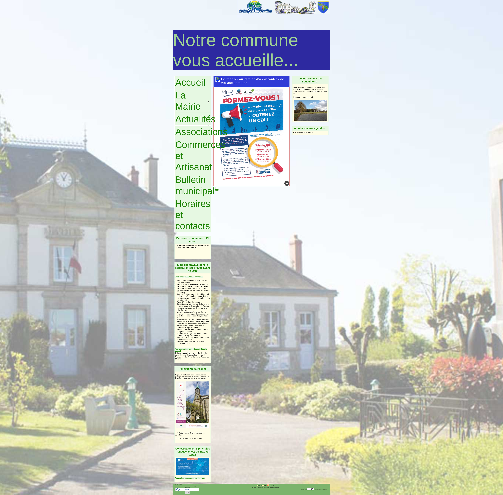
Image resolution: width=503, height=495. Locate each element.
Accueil (190, 82)
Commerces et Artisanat (193, 155)
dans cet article (308, 97)
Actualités (193, 119)
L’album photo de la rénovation (190, 439)
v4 (328, 489)
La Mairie (188, 101)
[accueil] (284, 14)
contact (265, 485)
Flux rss (272, 485)
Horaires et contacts (192, 214)
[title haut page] (286, 185)
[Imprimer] (217, 190)
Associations (193, 132)
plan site (260, 485)
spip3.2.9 (317, 489)
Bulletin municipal (193, 185)
